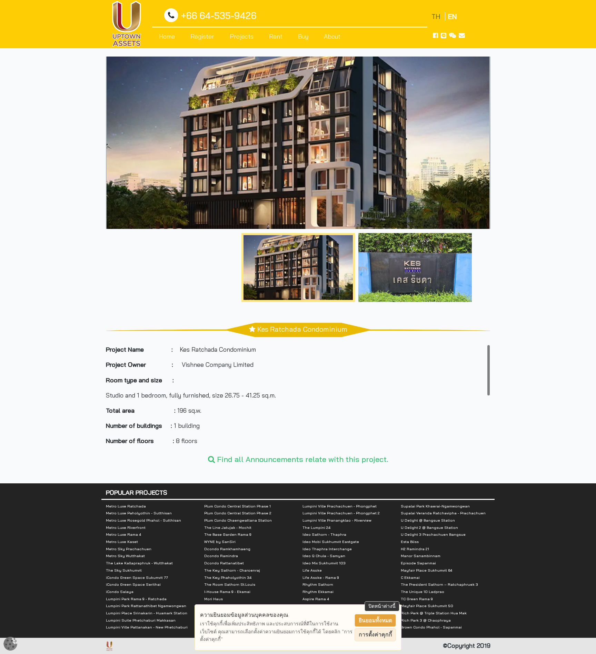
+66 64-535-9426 (218, 15)
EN (452, 16)
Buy (303, 36)
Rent (275, 36)
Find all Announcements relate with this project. (301, 459)
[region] (298, 396)
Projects (242, 36)
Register (202, 36)
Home (167, 36)
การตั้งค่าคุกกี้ (375, 634)
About (332, 36)
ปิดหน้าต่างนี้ (382, 606)
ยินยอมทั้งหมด (375, 620)
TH (436, 16)
